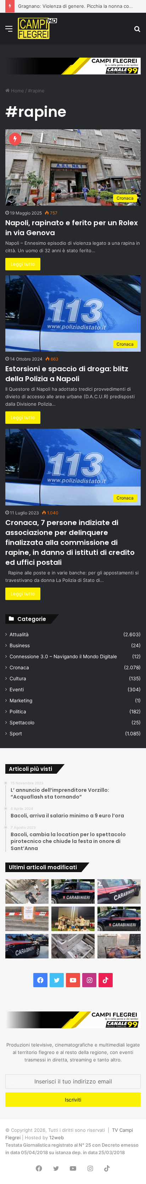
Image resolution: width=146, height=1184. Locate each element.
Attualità (19, 634)
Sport (16, 733)
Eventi (17, 689)
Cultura (18, 678)
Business (20, 645)
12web (56, 1137)
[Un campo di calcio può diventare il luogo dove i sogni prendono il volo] (73, 919)
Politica (18, 711)
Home (17, 90)
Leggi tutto (23, 264)
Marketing (21, 700)
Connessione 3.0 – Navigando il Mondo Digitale (63, 656)
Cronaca (19, 667)
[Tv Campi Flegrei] (37, 28)
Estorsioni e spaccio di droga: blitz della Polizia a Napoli (66, 374)
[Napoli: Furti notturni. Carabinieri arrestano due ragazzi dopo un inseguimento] (73, 891)
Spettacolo (22, 722)
